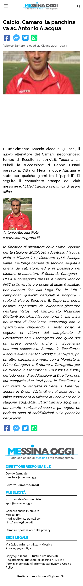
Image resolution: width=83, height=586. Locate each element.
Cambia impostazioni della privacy (28, 530)
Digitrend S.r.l (57, 576)
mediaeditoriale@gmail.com (24, 518)
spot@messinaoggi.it (19, 503)
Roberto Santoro (14, 45)
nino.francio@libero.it (19, 522)
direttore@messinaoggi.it (22, 477)
